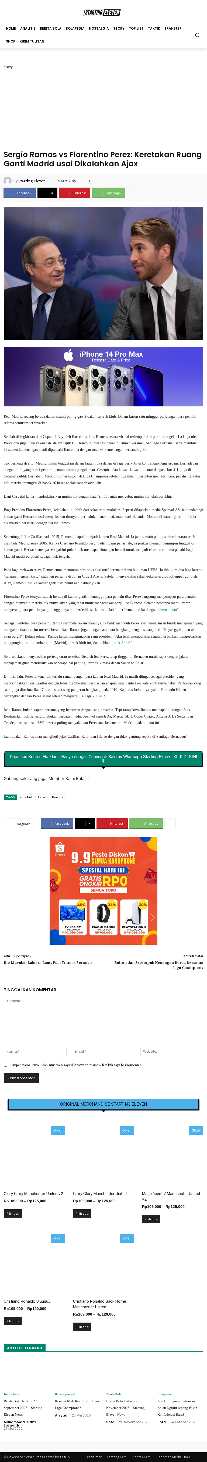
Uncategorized (65, 1394)
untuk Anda (120, 643)
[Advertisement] (103, 109)
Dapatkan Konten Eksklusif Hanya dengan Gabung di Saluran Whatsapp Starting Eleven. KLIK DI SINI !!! (103, 759)
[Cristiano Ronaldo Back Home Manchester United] (103, 1264)
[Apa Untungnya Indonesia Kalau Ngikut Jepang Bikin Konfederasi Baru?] (180, 1374)
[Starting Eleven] (8, 181)
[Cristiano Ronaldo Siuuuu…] (34, 1264)
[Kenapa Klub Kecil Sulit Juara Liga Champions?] (78, 1374)
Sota (110, 1422)
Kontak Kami (142, 1457)
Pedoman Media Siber (173, 1457)
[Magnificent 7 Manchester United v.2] (172, 1156)
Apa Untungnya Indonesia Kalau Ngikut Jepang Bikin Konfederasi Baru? (177, 1408)
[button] (197, 35)
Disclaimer (93, 1457)
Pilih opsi (12, 1213)
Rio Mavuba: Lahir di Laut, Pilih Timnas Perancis (48, 962)
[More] (132, 193)
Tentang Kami (117, 1457)
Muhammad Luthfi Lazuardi (20, 1424)
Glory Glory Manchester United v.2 (33, 1193)
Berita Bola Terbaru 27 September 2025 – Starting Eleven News (23, 1408)
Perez (42, 797)
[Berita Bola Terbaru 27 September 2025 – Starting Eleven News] (27, 1374)
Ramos (57, 797)
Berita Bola (11, 1394)
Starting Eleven (32, 181)
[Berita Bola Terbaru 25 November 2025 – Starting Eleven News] (129, 1374)
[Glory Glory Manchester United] (103, 1156)
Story (8, 67)
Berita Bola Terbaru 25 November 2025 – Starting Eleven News (125, 1408)
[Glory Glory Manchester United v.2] (34, 1156)
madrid (26, 797)
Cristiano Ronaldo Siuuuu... (27, 1301)
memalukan (168, 610)
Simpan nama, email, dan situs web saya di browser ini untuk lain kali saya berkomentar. (76, 1065)
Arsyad (61, 1415)
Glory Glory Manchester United (100, 1193)
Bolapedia (164, 1394)
